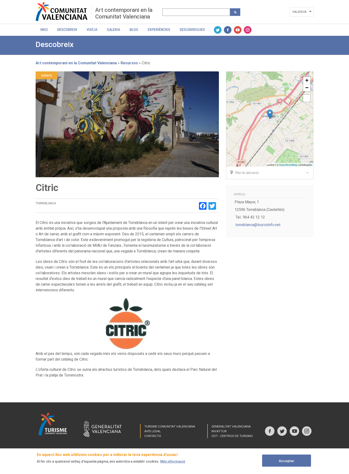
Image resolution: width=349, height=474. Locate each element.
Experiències (159, 30)
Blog (134, 30)
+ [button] (306, 80)
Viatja (92, 30)
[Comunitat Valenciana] (63, 11)
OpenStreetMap (288, 165)
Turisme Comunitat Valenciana (169, 426)
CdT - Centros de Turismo (232, 436)
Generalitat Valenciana (231, 426)
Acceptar (286, 461)
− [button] (306, 88)
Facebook (227, 30)
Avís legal (152, 431)
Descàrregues (192, 30)
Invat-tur (219, 431)
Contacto (152, 436)
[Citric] (270, 114)
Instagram (247, 30)
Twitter (218, 30)
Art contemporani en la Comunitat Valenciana (123, 13)
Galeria (113, 30)
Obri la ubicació (247, 173)
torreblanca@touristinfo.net (258, 225)
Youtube (237, 30)
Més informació (172, 461)
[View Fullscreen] (306, 98)
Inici (44, 30)
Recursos (129, 63)
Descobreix (67, 30)
